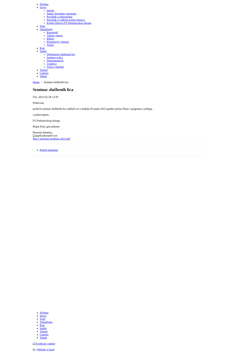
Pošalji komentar (49, 150)
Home (36, 82)
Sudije (43, 328)
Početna (44, 312)
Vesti (42, 318)
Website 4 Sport (45, 349)
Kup (42, 325)
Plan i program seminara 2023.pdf (51, 138)
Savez (43, 315)
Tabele (43, 337)
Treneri (44, 331)
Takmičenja (46, 322)
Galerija (44, 334)
